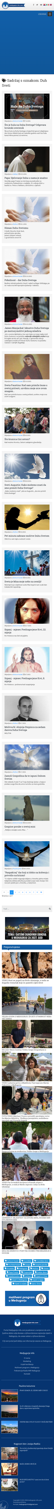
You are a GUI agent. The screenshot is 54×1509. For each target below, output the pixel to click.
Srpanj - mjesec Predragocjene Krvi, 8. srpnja (25, 680)
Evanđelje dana (42, 1261)
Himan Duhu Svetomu (16, 227)
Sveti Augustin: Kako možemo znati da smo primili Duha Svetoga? (25, 486)
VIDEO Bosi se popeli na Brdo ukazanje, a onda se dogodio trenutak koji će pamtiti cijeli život (25, 981)
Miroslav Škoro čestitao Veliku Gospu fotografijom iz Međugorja (24, 1051)
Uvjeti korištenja (27, 1364)
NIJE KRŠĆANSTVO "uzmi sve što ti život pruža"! (34, 1480)
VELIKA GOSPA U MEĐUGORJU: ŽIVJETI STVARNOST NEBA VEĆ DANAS (26, 1017)
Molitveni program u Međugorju (27, 1367)
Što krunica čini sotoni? (17, 439)
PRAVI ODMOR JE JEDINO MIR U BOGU (34, 1390)
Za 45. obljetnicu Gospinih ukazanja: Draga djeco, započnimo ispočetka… (35, 1407)
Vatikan (15, 174)
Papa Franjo (13, 1272)
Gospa (27, 1264)
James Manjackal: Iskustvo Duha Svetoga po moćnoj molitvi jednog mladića (27, 329)
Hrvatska (10, 1268)
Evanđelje (27, 1261)
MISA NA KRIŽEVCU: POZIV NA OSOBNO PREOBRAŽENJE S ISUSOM (26, 1252)
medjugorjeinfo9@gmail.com (28, 1504)
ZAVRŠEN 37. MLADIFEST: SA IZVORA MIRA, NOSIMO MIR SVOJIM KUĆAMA (26, 1219)
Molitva (35, 1268)
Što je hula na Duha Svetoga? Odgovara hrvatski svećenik (25, 126)
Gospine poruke (41, 1264)
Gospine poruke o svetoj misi (20, 826)
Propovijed (27, 1272)
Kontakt (27, 1374)
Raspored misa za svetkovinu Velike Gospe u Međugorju (25, 1151)
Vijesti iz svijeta (21, 1283)
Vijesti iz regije (38, 1280)
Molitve (15, 224)
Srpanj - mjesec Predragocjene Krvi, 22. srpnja (25, 631)
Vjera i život (36, 1283)
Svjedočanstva (14, 1276)
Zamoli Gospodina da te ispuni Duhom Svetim (25, 777)
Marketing (27, 1361)
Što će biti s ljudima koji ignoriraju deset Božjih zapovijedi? (36, 1449)
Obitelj (46, 1268)
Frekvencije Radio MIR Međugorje (27, 1370)
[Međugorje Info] (13, 5)
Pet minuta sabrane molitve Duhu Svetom (27, 535)
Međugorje (23, 1268)
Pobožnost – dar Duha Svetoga (21, 280)
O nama (27, 1358)
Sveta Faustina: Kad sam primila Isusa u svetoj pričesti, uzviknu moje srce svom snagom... (26, 388)
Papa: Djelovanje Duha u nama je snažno (26, 177)
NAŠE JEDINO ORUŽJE (28, 1464)
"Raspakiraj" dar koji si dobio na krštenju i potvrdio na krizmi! (27, 874)
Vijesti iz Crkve (41, 1276)
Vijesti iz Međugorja (19, 1280)
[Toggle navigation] (50, 14)
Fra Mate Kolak (14, 1264)
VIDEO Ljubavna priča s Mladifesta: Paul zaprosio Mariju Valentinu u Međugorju (25, 1084)
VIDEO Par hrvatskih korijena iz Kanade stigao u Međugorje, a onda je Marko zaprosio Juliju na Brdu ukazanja (23, 1184)
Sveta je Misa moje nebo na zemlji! (23, 581)
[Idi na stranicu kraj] (41, 892)
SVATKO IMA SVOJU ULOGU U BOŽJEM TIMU (36, 1422)
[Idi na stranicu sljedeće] (37, 892)
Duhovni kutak (17, 121)
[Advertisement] (27, 45)
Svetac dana (42, 1272)
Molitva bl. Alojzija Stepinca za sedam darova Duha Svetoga (25, 728)
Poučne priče (17, 869)
